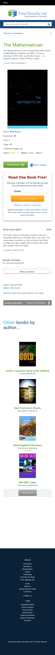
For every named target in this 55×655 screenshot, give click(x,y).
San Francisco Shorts (27, 408)
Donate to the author (13, 303)
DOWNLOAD (14, 164)
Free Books (27, 564)
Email (17, 191)
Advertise (27, 620)
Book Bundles (27, 569)
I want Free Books (27, 198)
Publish (27, 572)
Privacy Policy (27, 610)
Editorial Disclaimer (27, 618)
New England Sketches (27, 445)
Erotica (22, 373)
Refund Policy (27, 613)
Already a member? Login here (27, 205)
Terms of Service (27, 607)
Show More (27, 493)
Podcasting (27, 574)
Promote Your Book (28, 577)
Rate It (39, 153)
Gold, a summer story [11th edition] (27, 370)
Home (27, 584)
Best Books (27, 566)
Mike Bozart (11, 53)
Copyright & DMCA (27, 605)
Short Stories (22, 411)
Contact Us (27, 592)
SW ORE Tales (27, 482)
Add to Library (39, 165)
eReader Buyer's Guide (27, 589)
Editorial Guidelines (27, 615)
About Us (27, 586)
